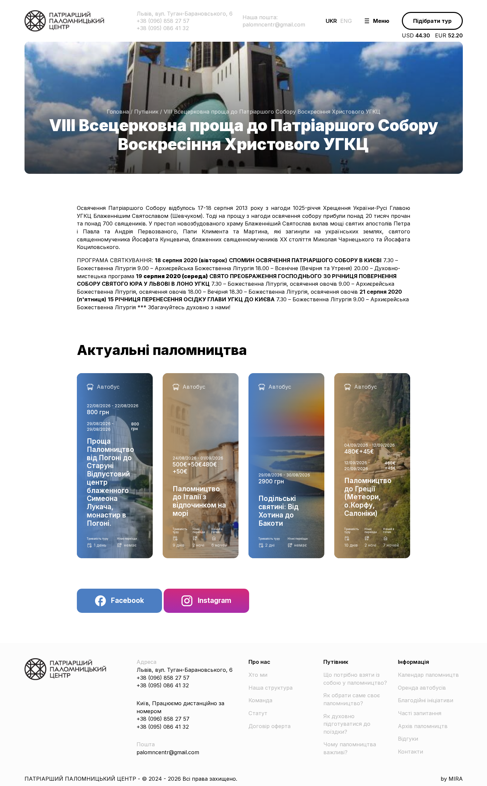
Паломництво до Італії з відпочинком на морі (196, 380)
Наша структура (270, 687)
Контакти (410, 751)
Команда (260, 700)
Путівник (146, 111)
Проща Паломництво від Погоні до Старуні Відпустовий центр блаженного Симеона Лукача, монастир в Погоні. (114, 392)
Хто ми (257, 674)
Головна (118, 111)
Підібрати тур (432, 21)
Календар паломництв (428, 674)
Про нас (259, 662)
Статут (257, 713)
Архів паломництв (423, 726)
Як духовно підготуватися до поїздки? (346, 724)
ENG (346, 21)
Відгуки (408, 738)
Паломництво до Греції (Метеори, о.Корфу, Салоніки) (366, 384)
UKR (331, 21)
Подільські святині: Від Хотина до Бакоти (279, 380)
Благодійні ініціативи (425, 700)
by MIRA (452, 778)
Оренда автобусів (422, 687)
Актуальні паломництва (162, 350)
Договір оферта (269, 726)
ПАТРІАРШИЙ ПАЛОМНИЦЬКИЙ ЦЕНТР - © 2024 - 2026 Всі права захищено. (131, 778)
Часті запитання (419, 713)
